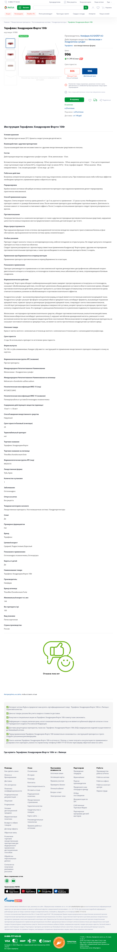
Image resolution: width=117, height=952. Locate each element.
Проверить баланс (58, 785)
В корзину (74, 100)
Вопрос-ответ (56, 792)
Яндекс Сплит (24, 36)
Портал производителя (80, 782)
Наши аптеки (99, 2)
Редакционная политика (33, 795)
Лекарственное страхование (34, 801)
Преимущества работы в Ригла (103, 772)
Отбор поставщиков (79, 794)
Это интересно (10, 785)
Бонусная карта (85, 2)
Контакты (31, 783)
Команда (31, 779)
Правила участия (57, 781)
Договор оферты (11, 829)
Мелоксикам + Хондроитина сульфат (83, 41)
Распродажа (19, 14)
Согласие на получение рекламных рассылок (9, 868)
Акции (8, 14)
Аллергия (92, 14)
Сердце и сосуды (79, 14)
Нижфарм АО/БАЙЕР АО (91, 36)
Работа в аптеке (103, 777)
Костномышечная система (41, 22)
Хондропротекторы (59, 22)
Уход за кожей (104, 14)
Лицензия (8, 801)
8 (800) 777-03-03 (80, 912)
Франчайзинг (79, 777)
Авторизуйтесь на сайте (12, 694)
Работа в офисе (103, 781)
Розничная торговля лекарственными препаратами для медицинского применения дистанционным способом (11, 845)
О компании (32, 771)
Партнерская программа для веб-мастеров (81, 814)
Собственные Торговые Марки (80, 807)
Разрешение (9, 805)
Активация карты (57, 777)
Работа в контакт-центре (104, 786)
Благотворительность (36, 786)
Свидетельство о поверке (34, 811)
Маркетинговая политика (10, 818)
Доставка (8, 781)
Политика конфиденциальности (12, 790)
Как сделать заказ (11, 771)
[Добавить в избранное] (90, 100)
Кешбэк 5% (31, 14)
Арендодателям (54, 2)
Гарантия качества (35, 806)
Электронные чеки (58, 796)
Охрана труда (102, 791)
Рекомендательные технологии (35, 821)
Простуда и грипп (62, 14)
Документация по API (81, 801)
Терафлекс (69, 46)
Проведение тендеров (78, 772)
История (31, 775)
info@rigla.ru (97, 948)
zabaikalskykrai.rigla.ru (78, 906)
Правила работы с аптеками (35, 827)
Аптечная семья (57, 773)
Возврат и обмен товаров (11, 824)
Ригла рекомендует (45, 14)
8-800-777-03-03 (12, 936)
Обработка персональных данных (10, 858)
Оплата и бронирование (10, 776)
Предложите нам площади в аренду (81, 788)
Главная (6, 22)
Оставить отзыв (34, 790)
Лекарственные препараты (20, 22)
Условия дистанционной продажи (10, 811)
